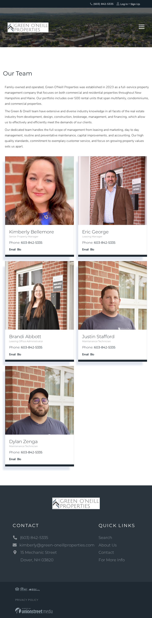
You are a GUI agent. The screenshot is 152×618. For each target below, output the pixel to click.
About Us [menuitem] (108, 545)
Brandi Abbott (25, 336)
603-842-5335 (31, 242)
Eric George (95, 232)
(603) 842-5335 (103, 3)
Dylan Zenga (23, 441)
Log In (124, 4)
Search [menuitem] (105, 537)
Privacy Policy (26, 600)
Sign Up (135, 4)
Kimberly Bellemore (31, 232)
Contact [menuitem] (106, 552)
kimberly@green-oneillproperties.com (56, 545)
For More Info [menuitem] (112, 560)
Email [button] (12, 249)
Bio (19, 249)
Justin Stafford (98, 336)
